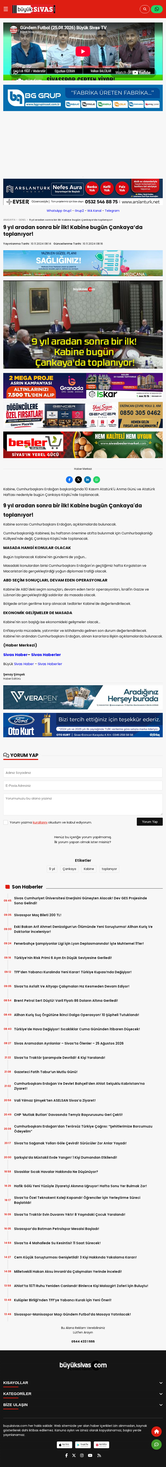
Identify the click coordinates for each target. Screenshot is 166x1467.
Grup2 (79, 211)
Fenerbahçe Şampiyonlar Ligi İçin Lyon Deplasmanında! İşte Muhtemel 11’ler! (79, 943)
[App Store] (64, 1445)
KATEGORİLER (17, 1394)
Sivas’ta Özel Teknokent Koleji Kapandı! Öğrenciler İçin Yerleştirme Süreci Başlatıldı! (77, 1200)
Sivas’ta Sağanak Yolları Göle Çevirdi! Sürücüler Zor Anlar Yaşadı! (70, 1143)
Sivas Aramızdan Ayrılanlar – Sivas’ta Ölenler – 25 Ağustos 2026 (69, 1043)
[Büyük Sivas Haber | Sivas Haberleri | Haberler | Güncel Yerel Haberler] (33, 9)
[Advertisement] (83, 143)
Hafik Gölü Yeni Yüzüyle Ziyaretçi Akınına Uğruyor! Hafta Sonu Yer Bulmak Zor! (80, 1186)
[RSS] (99, 1455)
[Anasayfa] (156, 1431)
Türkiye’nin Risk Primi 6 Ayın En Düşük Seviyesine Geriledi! (63, 958)
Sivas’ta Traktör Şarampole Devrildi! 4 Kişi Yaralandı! (59, 1057)
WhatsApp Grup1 (59, 211)
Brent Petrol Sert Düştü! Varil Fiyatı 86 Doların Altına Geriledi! (66, 1000)
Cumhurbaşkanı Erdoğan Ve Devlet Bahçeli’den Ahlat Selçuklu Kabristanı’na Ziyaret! (79, 1086)
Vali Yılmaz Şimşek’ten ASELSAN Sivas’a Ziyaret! (55, 1100)
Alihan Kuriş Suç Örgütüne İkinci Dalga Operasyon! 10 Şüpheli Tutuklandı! (76, 1015)
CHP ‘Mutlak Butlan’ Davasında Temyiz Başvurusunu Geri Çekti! (68, 1114)
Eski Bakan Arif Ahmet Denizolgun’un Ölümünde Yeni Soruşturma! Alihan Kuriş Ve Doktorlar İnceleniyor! (83, 929)
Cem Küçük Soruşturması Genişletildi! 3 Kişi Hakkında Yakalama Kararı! (75, 1257)
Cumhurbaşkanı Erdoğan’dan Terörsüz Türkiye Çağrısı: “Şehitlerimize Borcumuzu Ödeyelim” (83, 1129)
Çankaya (69, 869)
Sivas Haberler (46, 654)
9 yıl (52, 869)
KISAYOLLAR (15, 1383)
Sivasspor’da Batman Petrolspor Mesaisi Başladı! (56, 1228)
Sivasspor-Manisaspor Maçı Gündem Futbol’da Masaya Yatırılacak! (72, 1314)
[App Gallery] (101, 1445)
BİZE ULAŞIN (15, 1405)
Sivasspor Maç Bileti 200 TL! (37, 915)
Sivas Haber (15, 654)
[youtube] (90, 1455)
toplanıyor (109, 869)
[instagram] (82, 1455)
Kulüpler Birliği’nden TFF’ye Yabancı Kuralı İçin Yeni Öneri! (63, 1300)
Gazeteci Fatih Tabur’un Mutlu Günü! (46, 1072)
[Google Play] (83, 1445)
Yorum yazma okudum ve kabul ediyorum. (51, 822)
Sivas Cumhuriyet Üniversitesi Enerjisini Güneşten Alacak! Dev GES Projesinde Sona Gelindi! (80, 900)
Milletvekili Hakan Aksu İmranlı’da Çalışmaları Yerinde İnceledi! (68, 1271)
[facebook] (66, 1455)
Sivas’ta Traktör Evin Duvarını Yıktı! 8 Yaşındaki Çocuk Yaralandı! (69, 1214)
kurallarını (40, 822)
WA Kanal (94, 211)
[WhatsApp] (157, 9)
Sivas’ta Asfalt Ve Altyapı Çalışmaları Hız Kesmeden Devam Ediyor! (71, 986)
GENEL (22, 219)
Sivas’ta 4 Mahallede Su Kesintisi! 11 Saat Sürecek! (57, 1243)
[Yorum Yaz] (156, 1444)
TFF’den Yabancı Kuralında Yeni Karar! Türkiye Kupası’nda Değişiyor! (73, 972)
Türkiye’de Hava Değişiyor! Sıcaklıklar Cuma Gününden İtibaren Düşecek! (77, 1029)
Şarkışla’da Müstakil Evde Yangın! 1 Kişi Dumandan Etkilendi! (65, 1157)
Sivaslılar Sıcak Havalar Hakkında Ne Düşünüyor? (56, 1171)
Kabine (89, 869)
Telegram (112, 211)
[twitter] (74, 1455)
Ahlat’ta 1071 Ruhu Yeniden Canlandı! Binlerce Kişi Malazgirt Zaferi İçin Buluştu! (81, 1286)
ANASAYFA (9, 219)
